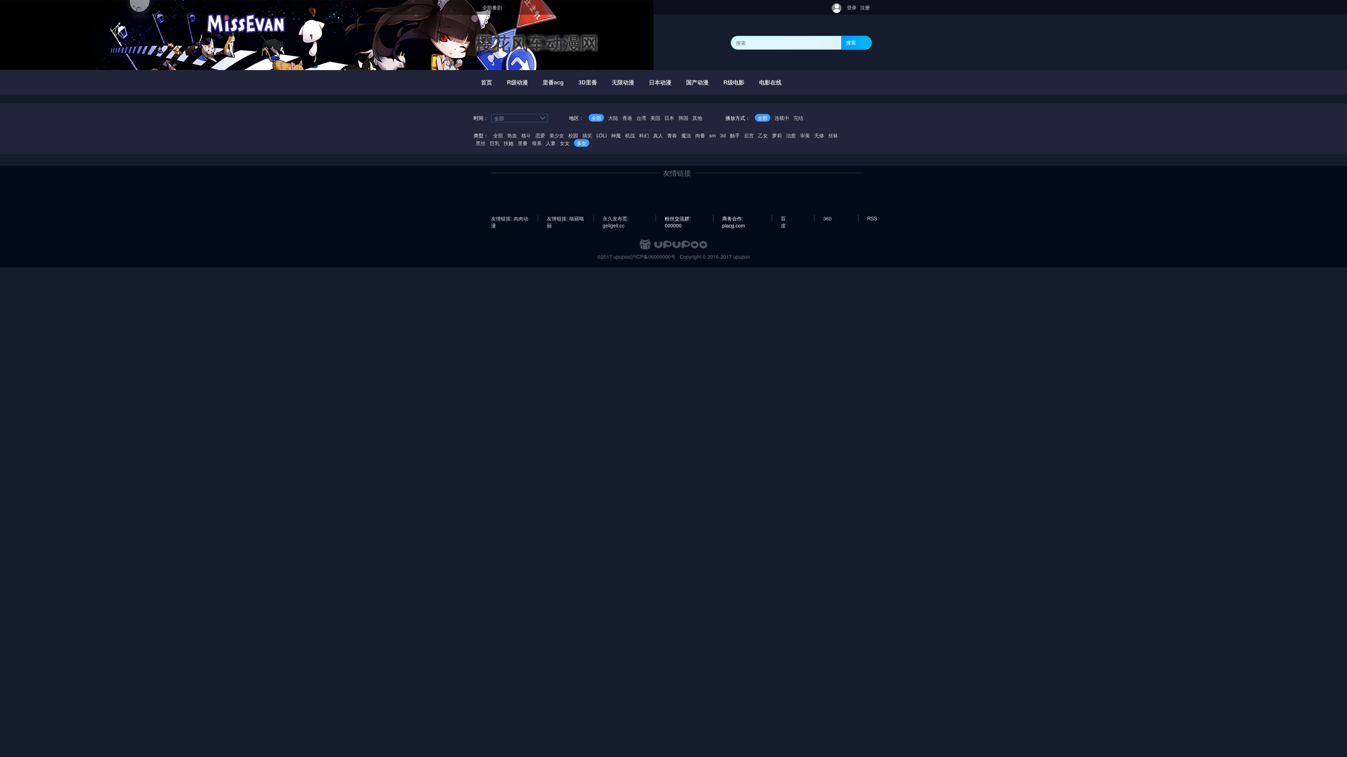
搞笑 (587, 135)
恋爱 (540, 135)
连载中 (782, 117)
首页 (486, 82)
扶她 (509, 142)
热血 (512, 135)
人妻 (551, 142)
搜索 (851, 42)
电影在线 (770, 82)
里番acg (553, 82)
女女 (565, 142)
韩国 (683, 117)
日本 (669, 117)
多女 (582, 142)
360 (827, 218)
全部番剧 (492, 7)
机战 (630, 135)
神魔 (616, 135)
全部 (596, 117)
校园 (573, 135)
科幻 (644, 135)
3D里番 (587, 82)
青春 (672, 135)
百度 (783, 218)
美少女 (556, 135)
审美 (805, 135)
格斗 (526, 135)
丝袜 (833, 135)
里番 (523, 142)
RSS (872, 218)
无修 (819, 135)
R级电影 (733, 82)
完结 (798, 117)
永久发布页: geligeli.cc (616, 218)
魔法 (686, 135)
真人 (658, 135)
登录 (852, 7)
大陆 (613, 117)
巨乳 (495, 142)
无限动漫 (623, 82)
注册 (865, 7)
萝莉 (777, 135)
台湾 (641, 117)
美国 (655, 117)
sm (712, 135)
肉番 (700, 135)
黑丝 (480, 142)
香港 (627, 117)
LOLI (601, 135)
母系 (537, 142)
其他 (697, 117)
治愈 (791, 135)
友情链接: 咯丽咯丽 (565, 218)
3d (723, 135)
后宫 (749, 135)
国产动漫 (697, 82)
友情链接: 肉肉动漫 (509, 218)
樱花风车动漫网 (536, 42)
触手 (735, 135)
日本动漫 (660, 82)
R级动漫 (517, 82)
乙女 (763, 135)
